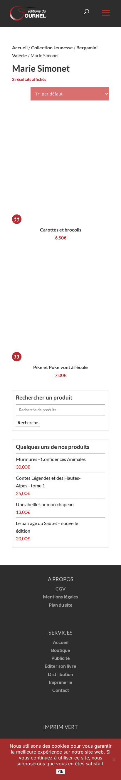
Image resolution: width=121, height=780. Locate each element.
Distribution (60, 674)
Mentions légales (60, 596)
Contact (60, 690)
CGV (60, 588)
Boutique (60, 650)
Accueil (20, 47)
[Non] (114, 759)
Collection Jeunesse (52, 47)
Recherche (28, 422)
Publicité (60, 658)
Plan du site (61, 605)
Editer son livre (60, 666)
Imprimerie (60, 682)
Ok (60, 771)
